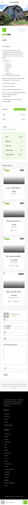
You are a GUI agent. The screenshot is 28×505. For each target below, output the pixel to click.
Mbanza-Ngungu (9, 425)
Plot (6, 447)
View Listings (13, 316)
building (6, 480)
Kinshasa (7, 414)
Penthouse (7, 474)
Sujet (5, 338)
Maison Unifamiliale (9, 483)
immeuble (7, 472)
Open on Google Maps (20, 109)
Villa (6, 444)
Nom (5, 319)
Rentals (8, 34)
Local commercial (9, 469)
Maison (6, 436)
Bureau (6, 450)
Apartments (7, 442)
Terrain (6, 466)
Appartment (7, 434)
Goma (6, 419)
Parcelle (7, 439)
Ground (6, 477)
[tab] (4, 30)
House (6, 455)
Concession (8, 453)
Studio (6, 485)
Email (5, 332)
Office (6, 461)
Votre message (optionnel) (10, 344)
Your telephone (7, 327)
